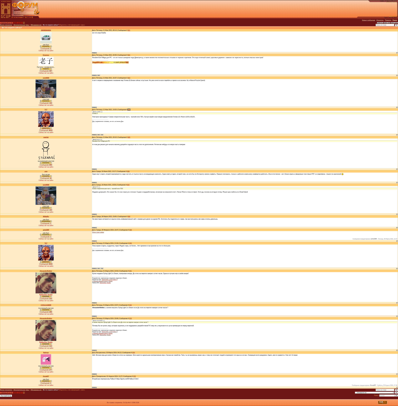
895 (134, 376)
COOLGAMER (46, 305)
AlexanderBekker (46, 271)
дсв (46, 171)
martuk (46, 137)
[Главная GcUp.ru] (5, 17)
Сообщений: (46, 48)
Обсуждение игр (36, 25)
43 (20, 23)
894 (133, 352)
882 (129, 55)
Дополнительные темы (21, 25)
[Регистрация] (18, 17)
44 (22, 23)
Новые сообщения (368, 20)
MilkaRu (46, 216)
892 (130, 305)
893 (130, 318)
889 (130, 230)
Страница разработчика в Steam (102, 281)
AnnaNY (46, 376)
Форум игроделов (6, 25)
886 (128, 171)
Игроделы (380, 20)
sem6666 (46, 78)
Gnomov (46, 55)
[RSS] (32, 17)
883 (129, 78)
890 (130, 243)
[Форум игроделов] (12, 17)
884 (129, 109)
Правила (388, 20)
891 (130, 271)
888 (129, 216)
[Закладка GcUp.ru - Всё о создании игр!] (28, 17)
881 (129, 30)
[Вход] (24, 17)
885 (129, 137)
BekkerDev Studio (105, 283)
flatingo (46, 352)
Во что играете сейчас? (51, 25)
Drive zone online (98, 232)
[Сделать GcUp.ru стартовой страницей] (26, 17)
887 (128, 185)
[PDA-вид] (30, 17)
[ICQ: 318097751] (102, 134)
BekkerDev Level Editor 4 (109, 279)
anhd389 (46, 230)
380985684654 (46, 30)
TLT (46, 109)
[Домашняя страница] (98, 75)
